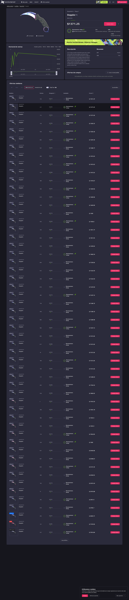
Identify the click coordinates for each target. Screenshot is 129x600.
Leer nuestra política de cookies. (89, 592)
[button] (113, 2)
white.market (10, 6)
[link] (10, 6)
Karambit (22, 6)
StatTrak (52, 87)
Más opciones (120, 595)
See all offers (115, 87)
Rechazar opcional (94, 595)
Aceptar (85, 595)
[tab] (29, 87)
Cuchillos (16, 6)
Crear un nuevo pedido (114, 72)
